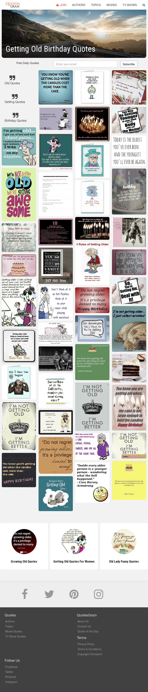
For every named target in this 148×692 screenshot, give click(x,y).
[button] (144, 5)
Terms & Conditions (89, 649)
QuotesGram (13, 5)
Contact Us (84, 626)
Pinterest (10, 677)
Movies (112, 5)
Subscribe (129, 64)
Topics (96, 5)
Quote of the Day (87, 631)
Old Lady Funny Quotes (74, 561)
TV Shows (130, 5)
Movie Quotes (13, 631)
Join (62, 5)
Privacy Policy (85, 644)
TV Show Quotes (15, 636)
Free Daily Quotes (27, 63)
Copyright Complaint (89, 654)
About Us (83, 621)
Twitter (9, 672)
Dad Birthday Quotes (124, 561)
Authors (78, 5)
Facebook (11, 667)
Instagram (11, 682)
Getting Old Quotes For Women (24, 561)
